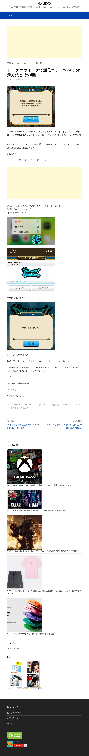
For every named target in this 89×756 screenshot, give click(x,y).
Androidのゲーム (17, 405)
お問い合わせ (12, 718)
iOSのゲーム (30, 405)
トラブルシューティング (70, 405)
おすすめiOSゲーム (15, 713)
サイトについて (13, 724)
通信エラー (27, 408)
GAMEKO (44, 4)
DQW (44, 405)
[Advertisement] (44, 42)
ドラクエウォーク (14, 408)
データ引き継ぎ (53, 405)
